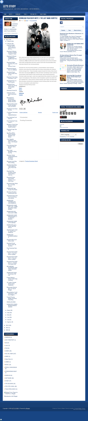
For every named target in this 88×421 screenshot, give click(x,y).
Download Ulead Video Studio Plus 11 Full (12, 73)
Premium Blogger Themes (79, 408)
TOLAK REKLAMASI (10, 389)
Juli (8, 319)
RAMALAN (7, 375)
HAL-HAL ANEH (9, 353)
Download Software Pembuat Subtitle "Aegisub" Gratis (12, 53)
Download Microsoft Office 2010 (12, 240)
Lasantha (72, 408)
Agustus (9, 322)
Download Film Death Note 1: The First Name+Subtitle (12, 253)
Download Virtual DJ (12, 90)
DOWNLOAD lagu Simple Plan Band (12, 189)
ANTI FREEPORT (9, 340)
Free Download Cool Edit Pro (12, 118)
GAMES (7, 351)
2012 (7, 39)
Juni (8, 317)
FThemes (59, 408)
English (21, 95)
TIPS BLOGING (9, 383)
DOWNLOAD (18, 14)
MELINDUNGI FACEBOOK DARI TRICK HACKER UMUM (12, 268)
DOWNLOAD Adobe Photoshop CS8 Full (12, 274)
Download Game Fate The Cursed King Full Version (12, 197)
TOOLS (26, 14)
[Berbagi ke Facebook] (25, 109)
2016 (7, 330)
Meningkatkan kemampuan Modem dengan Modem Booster (11, 99)
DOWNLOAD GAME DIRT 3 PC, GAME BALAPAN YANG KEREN (12, 207)
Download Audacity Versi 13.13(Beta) (12, 69)
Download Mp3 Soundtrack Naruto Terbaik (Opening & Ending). (74, 77)
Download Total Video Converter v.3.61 (12, 77)
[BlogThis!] (21, 109)
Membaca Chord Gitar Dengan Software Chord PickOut (12, 126)
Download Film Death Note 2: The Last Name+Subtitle (12, 258)
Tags (69, 30)
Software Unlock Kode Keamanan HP (11, 94)
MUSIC (7, 364)
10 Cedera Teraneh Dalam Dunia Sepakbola (11, 284)
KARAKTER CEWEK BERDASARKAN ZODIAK (12, 306)
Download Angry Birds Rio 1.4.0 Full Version (12, 185)
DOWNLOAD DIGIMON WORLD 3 (12, 236)
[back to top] (1, 2)
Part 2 (20, 89)
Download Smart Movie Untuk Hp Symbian (11, 244)
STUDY (7, 380)
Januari (9, 41)
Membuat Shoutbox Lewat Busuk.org (11, 192)
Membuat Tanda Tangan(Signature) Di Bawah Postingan (12, 157)
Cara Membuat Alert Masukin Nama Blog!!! (12, 147)
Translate (72, 136)
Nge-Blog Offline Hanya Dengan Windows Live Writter (11, 135)
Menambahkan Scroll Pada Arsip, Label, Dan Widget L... (12, 293)
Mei (8, 315)
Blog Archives (77, 30)
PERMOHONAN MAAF (11, 371)
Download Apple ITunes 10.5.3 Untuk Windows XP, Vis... (11, 47)
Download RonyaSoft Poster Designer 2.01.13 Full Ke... (12, 105)
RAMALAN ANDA (11, 302)
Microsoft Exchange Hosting (79, 409)
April (8, 312)
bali (6, 342)
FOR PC (11, 14)
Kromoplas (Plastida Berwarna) (75, 65)
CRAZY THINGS (43, 14)
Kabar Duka (8, 359)
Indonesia (21, 93)
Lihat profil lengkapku (10, 33)
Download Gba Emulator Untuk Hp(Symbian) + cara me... (11, 173)
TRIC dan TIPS (34, 14)
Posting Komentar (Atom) (31, 161)
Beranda (40, 112)
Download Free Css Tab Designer (11, 81)
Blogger (15, 396)
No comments (33, 20)
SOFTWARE (8, 378)
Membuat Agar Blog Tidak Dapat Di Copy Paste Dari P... (12, 166)
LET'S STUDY (9, 6)
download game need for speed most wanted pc (12, 231)
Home (5, 14)
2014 (7, 327)
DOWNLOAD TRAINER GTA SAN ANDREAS (11, 202)
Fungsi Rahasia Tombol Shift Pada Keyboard (12, 279)
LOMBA (7, 362)
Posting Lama (55, 112)
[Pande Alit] (60, 126)
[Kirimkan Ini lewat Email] (20, 109)
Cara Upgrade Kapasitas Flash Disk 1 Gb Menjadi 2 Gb (12, 141)
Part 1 (20, 88)
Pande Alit (62, 124)
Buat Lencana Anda (64, 127)
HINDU (7, 356)
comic (6, 345)
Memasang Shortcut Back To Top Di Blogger (12, 289)
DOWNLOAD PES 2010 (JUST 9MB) (12, 212)
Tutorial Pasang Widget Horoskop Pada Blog (12, 298)
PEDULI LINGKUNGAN (11, 367)
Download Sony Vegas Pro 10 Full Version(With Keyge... (12, 86)
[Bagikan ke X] (23, 109)
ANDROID (7, 337)
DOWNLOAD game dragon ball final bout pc (11, 226)
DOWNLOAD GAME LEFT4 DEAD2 (12, 222)
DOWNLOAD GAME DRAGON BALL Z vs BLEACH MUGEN (12, 217)
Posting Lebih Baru (23, 112)
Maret (8, 310)
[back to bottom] (1, 420)
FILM (6, 348)
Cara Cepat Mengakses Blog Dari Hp (11, 151)
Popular (63, 30)
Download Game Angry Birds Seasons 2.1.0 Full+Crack (11, 179)
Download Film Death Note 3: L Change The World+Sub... (12, 263)
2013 (7, 325)
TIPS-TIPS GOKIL (9, 386)
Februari (9, 43)
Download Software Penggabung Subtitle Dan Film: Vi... (12, 58)
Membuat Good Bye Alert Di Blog (12, 162)
